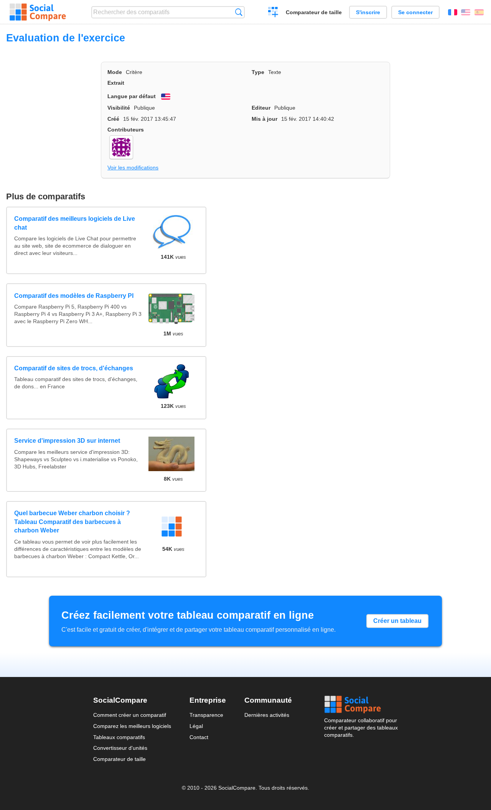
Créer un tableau (397, 621)
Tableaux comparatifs (119, 737)
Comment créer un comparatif (129, 715)
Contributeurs (125, 130)
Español (479, 12)
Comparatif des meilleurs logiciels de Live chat (74, 222)
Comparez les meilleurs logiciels (132, 726)
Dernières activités (266, 715)
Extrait (115, 83)
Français (452, 12)
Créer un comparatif (273, 13)
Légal (196, 726)
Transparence (206, 715)
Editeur (261, 108)
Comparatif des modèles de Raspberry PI (73, 295)
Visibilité (118, 108)
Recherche (238, 12)
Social (361, 704)
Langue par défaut (131, 96)
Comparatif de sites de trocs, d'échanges (73, 368)
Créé (113, 119)
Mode (114, 72)
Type (258, 72)
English (465, 12)
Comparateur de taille (314, 12)
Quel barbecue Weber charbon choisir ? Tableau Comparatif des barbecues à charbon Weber (72, 522)
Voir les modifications (132, 167)
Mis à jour (264, 119)
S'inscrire (368, 12)
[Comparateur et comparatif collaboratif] (37, 12)
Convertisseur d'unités (120, 748)
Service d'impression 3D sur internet (67, 440)
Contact (198, 737)
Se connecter (415, 12)
